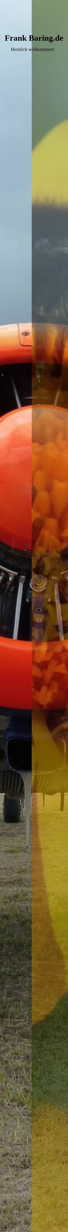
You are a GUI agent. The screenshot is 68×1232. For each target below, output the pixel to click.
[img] (34, 616)
